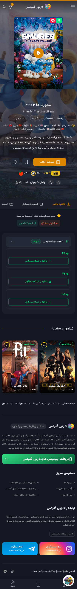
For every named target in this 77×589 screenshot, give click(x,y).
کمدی (35, 118)
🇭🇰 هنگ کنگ (57, 129)
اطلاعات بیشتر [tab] (30, 204)
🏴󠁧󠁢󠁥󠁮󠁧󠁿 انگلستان (43, 129)
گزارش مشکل (48, 223)
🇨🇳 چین (17, 125)
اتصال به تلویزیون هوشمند (22, 482)
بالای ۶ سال (19, 129)
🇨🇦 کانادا (7, 125)
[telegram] (5, 571)
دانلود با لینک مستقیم (36, 261)
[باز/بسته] (11, 241)
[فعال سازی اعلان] (15, 162)
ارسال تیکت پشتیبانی (62, 534)
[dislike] (51, 182)
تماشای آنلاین (46, 162)
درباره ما (68, 482)
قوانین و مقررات (64, 489)
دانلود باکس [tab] (58, 204)
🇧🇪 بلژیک (27, 125)
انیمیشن (48, 118)
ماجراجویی (21, 118)
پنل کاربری (67, 495)
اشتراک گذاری (26, 223)
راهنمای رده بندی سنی (25, 495)
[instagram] (12, 571)
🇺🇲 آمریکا (38, 125)
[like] (58, 182)
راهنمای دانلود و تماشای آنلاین (21, 489)
